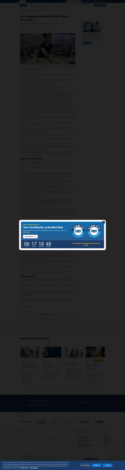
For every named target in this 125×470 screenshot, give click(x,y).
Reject (96, 465)
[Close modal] (103, 222)
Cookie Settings (85, 465)
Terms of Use (24, 468)
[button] (30, 236)
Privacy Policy (34, 468)
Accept (108, 465)
